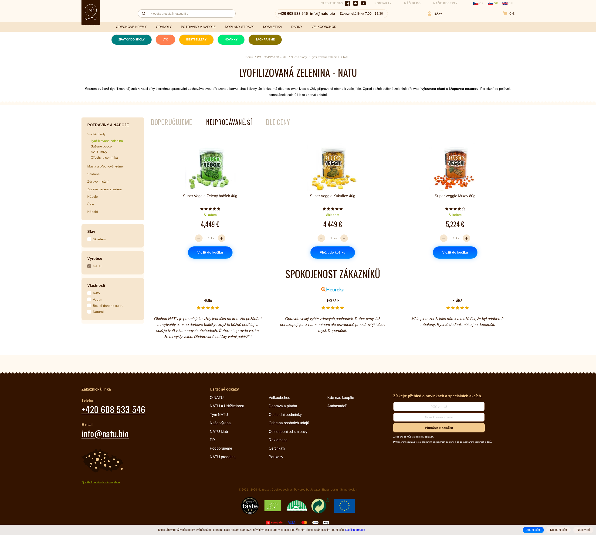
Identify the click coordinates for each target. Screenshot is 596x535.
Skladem (99, 239)
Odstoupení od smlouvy (288, 432)
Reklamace (278, 440)
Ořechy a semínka (104, 157)
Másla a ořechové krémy (105, 166)
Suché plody (96, 134)
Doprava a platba (283, 406)
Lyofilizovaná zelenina (107, 141)
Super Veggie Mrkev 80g (455, 196)
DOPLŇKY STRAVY (239, 27)
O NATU (217, 398)
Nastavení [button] (583, 530)
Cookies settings (282, 489)
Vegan (97, 299)
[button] (506, 13)
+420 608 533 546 (293, 14)
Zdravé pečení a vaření (104, 189)
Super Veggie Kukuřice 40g (332, 196)
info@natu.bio (322, 14)
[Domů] (91, 12)
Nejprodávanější (229, 122)
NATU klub (219, 432)
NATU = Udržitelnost (227, 406)
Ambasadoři (337, 406)
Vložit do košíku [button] (210, 252)
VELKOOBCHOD (324, 27)
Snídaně (93, 174)
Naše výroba (220, 423)
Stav (91, 232)
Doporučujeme (171, 122)
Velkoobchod (279, 398)
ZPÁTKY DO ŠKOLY (132, 39)
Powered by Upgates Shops (311, 489)
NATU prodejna (223, 457)
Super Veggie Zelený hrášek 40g (210, 196)
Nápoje (92, 196)
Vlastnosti (96, 286)
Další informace (355, 529)
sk (496, 3)
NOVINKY (231, 39)
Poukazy (276, 457)
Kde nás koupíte (340, 398)
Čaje (90, 204)
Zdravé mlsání (97, 181)
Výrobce (94, 259)
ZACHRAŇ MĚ (265, 39)
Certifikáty (277, 448)
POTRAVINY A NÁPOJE (198, 27)
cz (481, 3)
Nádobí (92, 212)
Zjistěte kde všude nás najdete (100, 482)
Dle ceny (278, 122)
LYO (165, 39)
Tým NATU (219, 415)
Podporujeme (221, 448)
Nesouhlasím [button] (558, 530)
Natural (98, 312)
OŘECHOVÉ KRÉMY (131, 27)
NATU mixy (99, 152)
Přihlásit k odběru (439, 428)
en (510, 3)
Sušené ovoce (101, 146)
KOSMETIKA (272, 27)
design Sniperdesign (344, 489)
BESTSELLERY (196, 39)
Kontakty (383, 3)
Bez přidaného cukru (108, 306)
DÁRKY (296, 27)
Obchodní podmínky (285, 415)
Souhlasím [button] (533, 530)
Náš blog (412, 3)
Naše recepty (445, 3)
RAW (96, 293)
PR (212, 440)
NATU (97, 266)
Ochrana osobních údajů (289, 423)
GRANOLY (164, 27)
